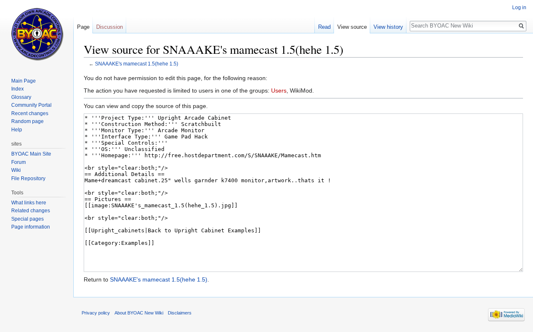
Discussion (109, 27)
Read (324, 27)
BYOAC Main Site (31, 154)
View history (388, 27)
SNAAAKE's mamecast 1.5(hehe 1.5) (136, 63)
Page (83, 27)
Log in (519, 7)
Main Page (23, 81)
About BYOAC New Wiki (139, 312)
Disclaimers (180, 312)
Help (16, 130)
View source (352, 27)
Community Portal (31, 105)
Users (278, 90)
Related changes (30, 211)
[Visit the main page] (36, 33)
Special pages (27, 219)
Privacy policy (96, 312)
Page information (30, 227)
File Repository (28, 178)
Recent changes (29, 113)
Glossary (21, 97)
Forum (18, 162)
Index (17, 89)
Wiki (16, 170)
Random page (27, 121)
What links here (28, 203)
